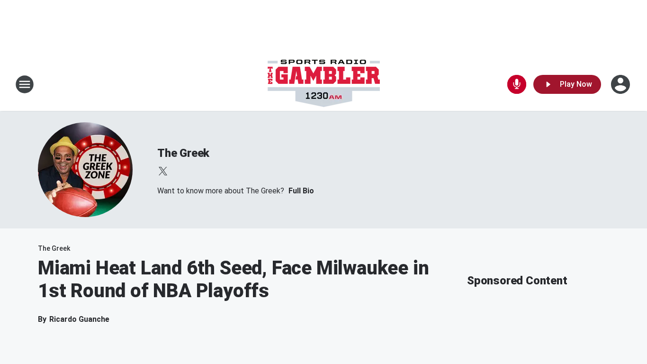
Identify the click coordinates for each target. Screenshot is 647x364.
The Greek (183, 153)
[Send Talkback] (516, 84)
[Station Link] (324, 84)
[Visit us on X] (163, 171)
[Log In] (621, 84)
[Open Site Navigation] (24, 84)
